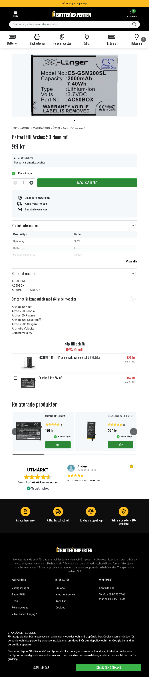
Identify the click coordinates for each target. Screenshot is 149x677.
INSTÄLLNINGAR (40, 667)
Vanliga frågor (20, 588)
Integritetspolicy (65, 594)
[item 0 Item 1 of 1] (74, 85)
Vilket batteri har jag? (24, 614)
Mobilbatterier (41, 128)
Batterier (25, 128)
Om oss (60, 588)
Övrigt (56, 128)
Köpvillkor (61, 601)
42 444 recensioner (45, 482)
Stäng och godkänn (108, 667)
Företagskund (20, 607)
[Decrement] (15, 183)
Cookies (60, 607)
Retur (15, 601)
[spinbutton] (23, 183)
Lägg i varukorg (87, 183)
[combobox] (74, 24)
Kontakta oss (106, 588)
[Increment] (31, 183)
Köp (58, 445)
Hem (14, 128)
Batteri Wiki (18, 594)
